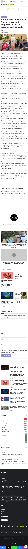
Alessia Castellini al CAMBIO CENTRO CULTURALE (19, 301)
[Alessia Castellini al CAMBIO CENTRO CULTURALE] (21, 295)
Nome (2, 333)
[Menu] (1, 4)
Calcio (10, 495)
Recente (4, 361)
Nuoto (16, 499)
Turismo (3, 501)
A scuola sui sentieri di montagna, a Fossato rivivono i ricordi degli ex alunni (18, 408)
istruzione (22, 497)
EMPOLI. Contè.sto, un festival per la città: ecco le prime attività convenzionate (21, 274)
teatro (24, 499)
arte (6, 495)
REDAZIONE (3, 509)
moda (3, 499)
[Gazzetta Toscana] (14, 9)
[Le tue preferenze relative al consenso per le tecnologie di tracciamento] (25, 546)
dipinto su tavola (22, 495)
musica (12, 499)
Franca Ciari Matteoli (7, 30)
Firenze (11, 497)
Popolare (13, 361)
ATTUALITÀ (4, 423)
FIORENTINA (4, 435)
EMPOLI (3, 440)
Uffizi (7, 501)
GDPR (2, 513)
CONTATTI (3, 511)
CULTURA (7, 14)
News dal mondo (5, 447)
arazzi (3, 495)
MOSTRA (7, 499)
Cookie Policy (4, 520)
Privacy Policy (4, 516)
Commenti (23, 361)
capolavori (15, 495)
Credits (14, 540)
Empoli (3, 497)
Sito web (3, 344)
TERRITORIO (4, 429)
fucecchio (16, 497)
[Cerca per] (26, 4)
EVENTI (3, 421)
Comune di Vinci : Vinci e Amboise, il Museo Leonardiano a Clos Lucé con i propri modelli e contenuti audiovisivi (7, 302)
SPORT (3, 427)
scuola (20, 499)
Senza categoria (5, 433)
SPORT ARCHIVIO (5, 431)
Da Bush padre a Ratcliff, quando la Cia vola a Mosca (13, 461)
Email (2, 339)
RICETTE (4, 437)
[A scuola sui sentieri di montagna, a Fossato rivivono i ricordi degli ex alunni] (5, 408)
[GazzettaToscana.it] (8, 4)
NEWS (3, 419)
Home (3, 14)
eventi (7, 497)
